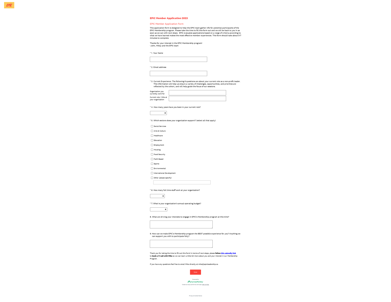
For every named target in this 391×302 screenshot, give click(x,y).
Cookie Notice (198, 296)
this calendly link (228, 253)
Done (195, 272)
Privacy (191, 296)
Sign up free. (205, 284)
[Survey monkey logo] (195, 281)
